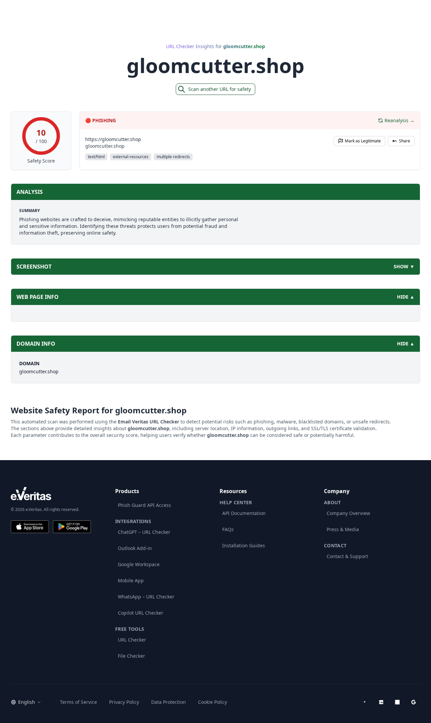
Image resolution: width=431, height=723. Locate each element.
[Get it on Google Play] (72, 526)
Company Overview (348, 513)
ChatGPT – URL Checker (144, 532)
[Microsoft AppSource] (397, 702)
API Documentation (244, 513)
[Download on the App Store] (30, 526)
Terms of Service (78, 702)
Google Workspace (139, 564)
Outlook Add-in (135, 548)
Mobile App (131, 580)
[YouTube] (365, 702)
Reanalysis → (400, 120)
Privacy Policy (124, 702)
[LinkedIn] (381, 702)
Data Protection (168, 702)
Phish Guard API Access (144, 505)
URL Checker (132, 639)
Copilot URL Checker (140, 613)
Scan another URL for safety (219, 89)
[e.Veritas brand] (51, 493)
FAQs (228, 529)
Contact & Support (347, 556)
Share (404, 141)
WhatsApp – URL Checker (146, 596)
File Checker (131, 656)
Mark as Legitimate (363, 141)
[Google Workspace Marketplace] (413, 702)
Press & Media (343, 529)
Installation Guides (243, 545)
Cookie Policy (212, 702)
